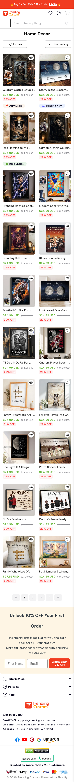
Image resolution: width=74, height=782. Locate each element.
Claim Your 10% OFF (59, 663)
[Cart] (67, 13)
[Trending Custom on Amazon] (51, 741)
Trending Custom (28, 777)
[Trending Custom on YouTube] (24, 741)
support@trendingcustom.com (36, 720)
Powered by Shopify (54, 777)
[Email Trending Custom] (39, 741)
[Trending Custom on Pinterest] (32, 741)
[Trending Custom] (11, 13)
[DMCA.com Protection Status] (37, 750)
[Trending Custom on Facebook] (17, 741)
